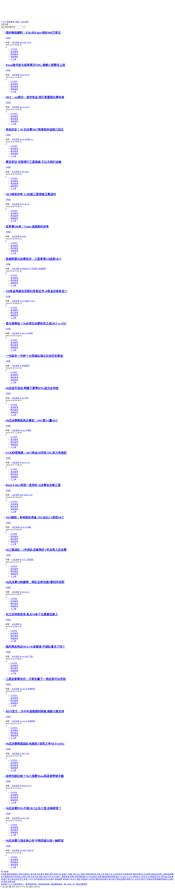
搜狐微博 (14, 57)
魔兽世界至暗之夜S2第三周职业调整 (110, 879)
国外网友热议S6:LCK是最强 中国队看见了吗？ (35, 646)
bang (21, 495)
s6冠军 (27, 139)
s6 (30, 42)
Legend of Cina (126, 877)
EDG (25, 850)
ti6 (23, 301)
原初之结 (108, 874)
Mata (24, 786)
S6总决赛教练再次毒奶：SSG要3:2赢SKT (32, 420)
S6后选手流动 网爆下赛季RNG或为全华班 (32, 388)
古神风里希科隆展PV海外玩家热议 (15, 874)
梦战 (5, 882)
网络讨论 (130, 879)
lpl (32, 850)
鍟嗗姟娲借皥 (44, 884)
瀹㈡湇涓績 (69, 884)
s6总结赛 (23, 269)
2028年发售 (117, 874)
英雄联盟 (42, 269)
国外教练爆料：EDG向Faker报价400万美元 (33, 32)
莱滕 (72, 877)
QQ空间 (13, 49)
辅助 (29, 527)
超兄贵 (92, 879)
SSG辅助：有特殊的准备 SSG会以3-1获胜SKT (35, 517)
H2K (27, 656)
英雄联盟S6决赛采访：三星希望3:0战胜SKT (33, 258)
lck (28, 463)
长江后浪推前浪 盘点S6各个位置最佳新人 (32, 614)
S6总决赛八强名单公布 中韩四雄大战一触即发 (35, 840)
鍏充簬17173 (6, 884)
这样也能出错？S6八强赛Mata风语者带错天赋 (35, 776)
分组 (29, 850)
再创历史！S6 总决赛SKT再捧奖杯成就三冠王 (35, 129)
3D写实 (138, 879)
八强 (27, 818)
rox (21, 721)
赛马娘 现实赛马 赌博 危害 (42, 874)
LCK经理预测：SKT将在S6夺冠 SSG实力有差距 (36, 452)
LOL (24, 560)
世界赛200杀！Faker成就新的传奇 (27, 226)
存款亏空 (47, 877)
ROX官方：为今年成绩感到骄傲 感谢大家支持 (35, 711)
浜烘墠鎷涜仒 (18, 884)
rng (23, 398)
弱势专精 (11, 882)
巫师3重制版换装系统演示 (109, 877)
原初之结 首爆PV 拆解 (62, 874)
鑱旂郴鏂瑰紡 (56, 884)
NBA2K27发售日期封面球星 (84, 874)
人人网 (13, 59)
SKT (24, 753)
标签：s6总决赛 (22, 22)
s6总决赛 (15, 42)
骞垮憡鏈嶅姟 (31, 884)
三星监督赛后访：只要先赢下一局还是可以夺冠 (36, 679)
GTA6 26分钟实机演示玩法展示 (41, 879)
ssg (23, 107)
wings (32, 301)
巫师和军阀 (127, 874)
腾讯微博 (14, 54)
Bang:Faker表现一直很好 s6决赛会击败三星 (33, 485)
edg (21, 42)
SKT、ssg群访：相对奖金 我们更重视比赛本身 (35, 97)
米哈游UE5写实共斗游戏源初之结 (146, 877)
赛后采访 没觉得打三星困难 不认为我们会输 (33, 161)
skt (21, 107)
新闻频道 (10, 22)
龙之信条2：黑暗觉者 (60, 877)
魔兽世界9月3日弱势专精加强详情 (147, 874)
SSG (28, 753)
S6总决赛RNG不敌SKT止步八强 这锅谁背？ (33, 808)
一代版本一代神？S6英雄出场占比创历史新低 (34, 355)
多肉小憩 (100, 874)
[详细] (8, 38)
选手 (27, 398)
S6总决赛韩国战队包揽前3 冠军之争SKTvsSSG (35, 743)
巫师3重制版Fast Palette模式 (85, 877)
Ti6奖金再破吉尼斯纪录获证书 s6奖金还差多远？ (36, 291)
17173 (3, 22)
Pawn (22, 75)
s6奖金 (27, 301)
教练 (29, 430)
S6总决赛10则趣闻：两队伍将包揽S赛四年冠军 (35, 582)
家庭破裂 (58, 879)
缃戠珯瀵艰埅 (81, 884)
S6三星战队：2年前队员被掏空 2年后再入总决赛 (36, 549)
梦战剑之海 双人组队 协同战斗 (76, 879)
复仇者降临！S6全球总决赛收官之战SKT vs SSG (36, 323)
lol (28, 42)
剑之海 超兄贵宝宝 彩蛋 (18, 879)
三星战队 (34, 269)
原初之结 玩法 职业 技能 (32, 877)
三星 (31, 656)
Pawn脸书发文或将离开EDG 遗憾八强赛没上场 (35, 64)
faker (25, 42)
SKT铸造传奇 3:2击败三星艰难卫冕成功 (31, 194)
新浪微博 (14, 52)
